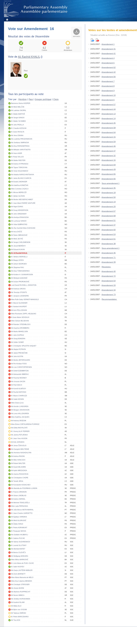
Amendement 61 (109, 239)
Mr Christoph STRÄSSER (20, 584)
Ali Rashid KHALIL (29, 56)
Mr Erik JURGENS (17, 442)
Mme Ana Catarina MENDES (21, 581)
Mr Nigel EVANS (17, 207)
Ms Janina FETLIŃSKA (19, 435)
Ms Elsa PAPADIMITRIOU (20, 146)
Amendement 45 (109, 123)
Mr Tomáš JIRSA (17, 481)
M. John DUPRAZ (17, 335)
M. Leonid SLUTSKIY (18, 545)
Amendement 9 (108, 91)
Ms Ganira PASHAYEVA (19, 474)
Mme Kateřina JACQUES (20, 417)
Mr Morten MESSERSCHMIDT (22, 199)
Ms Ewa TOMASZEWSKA (20, 271)
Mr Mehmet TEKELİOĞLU (20, 503)
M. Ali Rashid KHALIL (19, 253)
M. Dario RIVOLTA (17, 132)
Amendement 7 (108, 81)
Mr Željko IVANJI (17, 524)
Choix (56, 99)
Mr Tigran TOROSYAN (19, 167)
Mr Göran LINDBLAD (18, 495)
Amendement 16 (109, 160)
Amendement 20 (109, 206)
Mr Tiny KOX (15, 620)
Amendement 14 (109, 118)
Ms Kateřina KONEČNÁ (19, 185)
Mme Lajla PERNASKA (19, 506)
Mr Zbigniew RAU (17, 267)
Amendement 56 (109, 77)
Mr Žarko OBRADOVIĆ (19, 235)
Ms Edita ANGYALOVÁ (19, 428)
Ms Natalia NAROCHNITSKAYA (22, 175)
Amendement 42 (109, 72)
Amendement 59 (109, 142)
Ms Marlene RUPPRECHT (20, 592)
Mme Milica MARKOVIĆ (19, 560)
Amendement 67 (109, 211)
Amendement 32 (109, 156)
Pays (31, 99)
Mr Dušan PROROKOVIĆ (20, 282)
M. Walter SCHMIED (18, 121)
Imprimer (76, 36)
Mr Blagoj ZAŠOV (17, 260)
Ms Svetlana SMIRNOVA (20, 143)
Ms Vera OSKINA (17, 135)
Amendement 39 (109, 262)
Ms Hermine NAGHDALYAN (21, 453)
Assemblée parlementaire (36, 9)
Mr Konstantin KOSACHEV (21, 485)
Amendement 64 (109, 132)
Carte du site (7, 1)
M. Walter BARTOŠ (18, 114)
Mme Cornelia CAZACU (19, 189)
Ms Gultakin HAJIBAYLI (19, 535)
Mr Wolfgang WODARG (19, 556)
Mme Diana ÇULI (17, 403)
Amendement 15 (109, 137)
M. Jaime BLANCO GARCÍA (21, 178)
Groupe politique (43, 99)
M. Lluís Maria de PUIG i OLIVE (22, 563)
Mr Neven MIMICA (17, 595)
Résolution (106, 267)
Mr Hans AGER (16, 153)
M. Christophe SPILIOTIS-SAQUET (23, 346)
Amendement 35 (109, 188)
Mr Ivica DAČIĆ (16, 232)
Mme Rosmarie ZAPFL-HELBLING (23, 314)
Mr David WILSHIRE (18, 467)
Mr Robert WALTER (18, 463)
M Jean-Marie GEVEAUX (20, 317)
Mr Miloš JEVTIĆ (17, 239)
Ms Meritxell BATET (18, 549)
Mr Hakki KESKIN (17, 399)
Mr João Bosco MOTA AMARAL (22, 510)
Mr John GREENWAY (19, 214)
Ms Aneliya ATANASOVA (20, 217)
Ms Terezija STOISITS (19, 292)
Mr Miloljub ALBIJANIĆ (19, 278)
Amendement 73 (109, 294)
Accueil (7, 19)
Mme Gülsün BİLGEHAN (20, 321)
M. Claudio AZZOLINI (18, 128)
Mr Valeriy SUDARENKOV (20, 542)
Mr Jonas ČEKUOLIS (18, 445)
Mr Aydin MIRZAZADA (19, 470)
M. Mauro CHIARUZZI (19, 396)
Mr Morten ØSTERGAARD (20, 360)
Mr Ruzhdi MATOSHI (18, 392)
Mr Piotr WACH (16, 385)
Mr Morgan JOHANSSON (20, 410)
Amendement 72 (109, 276)
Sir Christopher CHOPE (19, 478)
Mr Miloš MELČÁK (17, 107)
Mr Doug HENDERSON (19, 210)
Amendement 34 (109, 290)
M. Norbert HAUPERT (19, 307)
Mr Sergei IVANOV (17, 118)
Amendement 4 (108, 58)
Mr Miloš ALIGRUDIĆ (18, 520)
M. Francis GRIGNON (19, 492)
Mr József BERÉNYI (18, 246)
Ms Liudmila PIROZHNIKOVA (21, 139)
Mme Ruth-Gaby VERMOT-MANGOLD (25, 299)
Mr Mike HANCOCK (18, 460)
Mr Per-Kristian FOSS (19, 364)
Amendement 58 (109, 128)
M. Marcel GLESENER (19, 303)
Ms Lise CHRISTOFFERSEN (21, 367)
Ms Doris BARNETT (18, 574)
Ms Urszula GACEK (18, 381)
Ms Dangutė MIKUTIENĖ (20, 449)
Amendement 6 (108, 100)
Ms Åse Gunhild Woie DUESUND (23, 228)
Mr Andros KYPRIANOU (19, 164)
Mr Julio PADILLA (17, 125)
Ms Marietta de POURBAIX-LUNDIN (24, 488)
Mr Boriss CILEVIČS (18, 552)
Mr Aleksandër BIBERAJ (20, 374)
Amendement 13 (109, 114)
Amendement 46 (109, 146)
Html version (92, 40)
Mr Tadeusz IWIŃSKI (18, 613)
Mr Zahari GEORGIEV (19, 264)
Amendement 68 (109, 216)
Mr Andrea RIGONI (18, 456)
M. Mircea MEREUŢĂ (18, 192)
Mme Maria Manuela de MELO (22, 577)
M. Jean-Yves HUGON (19, 438)
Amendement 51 (109, 220)
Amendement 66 (109, 179)
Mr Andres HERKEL (18, 499)
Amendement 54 (109, 281)
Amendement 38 (109, 244)
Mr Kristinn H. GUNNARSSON (22, 275)
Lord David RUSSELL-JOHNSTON (23, 285)
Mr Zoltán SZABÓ (17, 342)
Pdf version (97, 40)
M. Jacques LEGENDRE (20, 296)
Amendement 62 (109, 67)
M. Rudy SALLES (17, 157)
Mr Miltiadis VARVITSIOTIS (21, 150)
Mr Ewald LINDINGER (19, 182)
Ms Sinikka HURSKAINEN (20, 599)
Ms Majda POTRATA (18, 349)
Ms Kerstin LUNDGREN (19, 406)
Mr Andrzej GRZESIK (18, 421)
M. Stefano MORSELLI (19, 257)
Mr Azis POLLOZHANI (19, 310)
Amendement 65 (109, 174)
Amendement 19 (109, 202)
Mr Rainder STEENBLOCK (21, 324)
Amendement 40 (109, 271)
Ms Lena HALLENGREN (20, 413)
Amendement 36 (109, 253)
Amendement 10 (109, 95)
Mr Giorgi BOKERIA (18, 339)
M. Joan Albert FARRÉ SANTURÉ (23, 203)
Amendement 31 (109, 49)
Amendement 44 (109, 109)
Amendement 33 (109, 285)
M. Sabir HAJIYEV (17, 567)
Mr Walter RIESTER (18, 160)
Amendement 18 (109, 192)
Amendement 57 (109, 104)
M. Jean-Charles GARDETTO (21, 513)
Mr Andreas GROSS (18, 289)
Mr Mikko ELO (16, 606)
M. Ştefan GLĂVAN (18, 196)
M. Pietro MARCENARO (19, 617)
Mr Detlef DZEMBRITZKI (20, 371)
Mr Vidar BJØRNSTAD (19, 224)
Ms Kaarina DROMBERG (20, 328)
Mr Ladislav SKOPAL (18, 110)
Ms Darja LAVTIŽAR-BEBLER (22, 570)
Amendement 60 (109, 230)
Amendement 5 (108, 63)
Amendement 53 (109, 234)
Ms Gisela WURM (17, 588)
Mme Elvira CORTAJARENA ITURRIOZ (25, 424)
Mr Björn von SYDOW (19, 610)
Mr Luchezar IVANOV (18, 221)
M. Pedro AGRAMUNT (19, 528)
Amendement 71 (109, 257)
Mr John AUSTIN (17, 356)
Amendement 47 (109, 151)
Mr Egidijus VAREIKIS (19, 517)
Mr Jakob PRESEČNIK (19, 353)
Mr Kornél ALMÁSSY (18, 389)
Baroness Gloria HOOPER (20, 103)
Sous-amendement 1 (110, 183)
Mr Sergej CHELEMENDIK (20, 242)
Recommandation (109, 299)
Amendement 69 (109, 165)
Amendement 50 (109, 197)
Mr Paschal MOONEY (19, 378)
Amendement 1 (108, 44)
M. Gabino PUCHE (18, 538)
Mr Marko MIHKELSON (19, 331)
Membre (22, 99)
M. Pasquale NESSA (18, 531)
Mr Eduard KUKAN (18, 249)
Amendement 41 (109, 53)
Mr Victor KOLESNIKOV (19, 171)
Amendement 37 (109, 225)
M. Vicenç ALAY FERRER (20, 431)
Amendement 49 (109, 169)
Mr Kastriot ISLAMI (17, 602)
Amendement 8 (108, 86)
